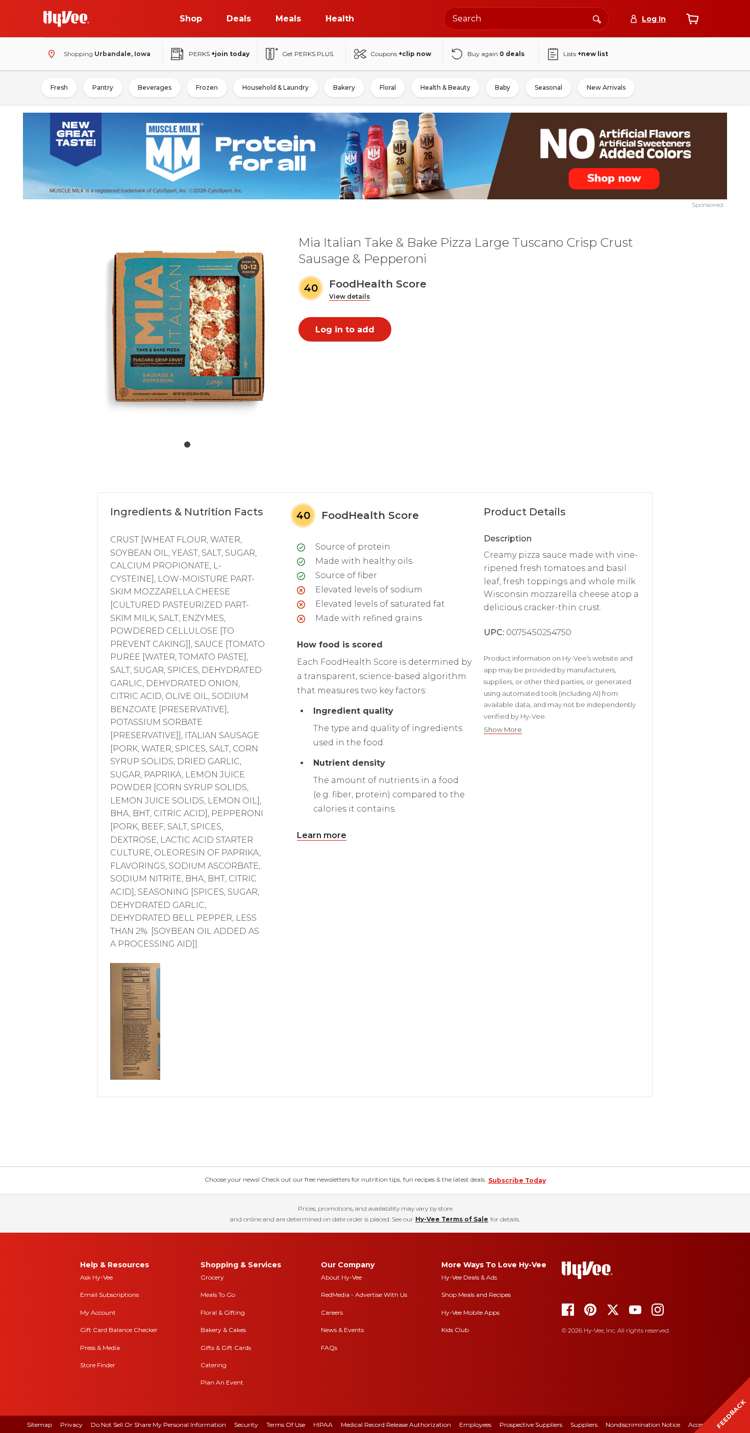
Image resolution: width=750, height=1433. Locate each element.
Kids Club (455, 1330)
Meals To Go (218, 1294)
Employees (475, 1424)
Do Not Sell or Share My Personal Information (158, 1424)
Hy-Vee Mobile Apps (470, 1312)
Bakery (344, 87)
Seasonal (548, 87)
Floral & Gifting (223, 1312)
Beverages (154, 87)
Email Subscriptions (109, 1294)
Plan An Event (222, 1382)
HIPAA (323, 1424)
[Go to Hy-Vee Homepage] (66, 19)
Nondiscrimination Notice (643, 1424)
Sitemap (39, 1424)
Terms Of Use (285, 1424)
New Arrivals (606, 87)
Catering (214, 1365)
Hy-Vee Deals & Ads (469, 1277)
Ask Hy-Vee (96, 1277)
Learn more (321, 835)
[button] (349, 297)
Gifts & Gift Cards (226, 1347)
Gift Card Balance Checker (119, 1330)
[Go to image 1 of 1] (187, 444)
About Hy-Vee (341, 1277)
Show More (503, 730)
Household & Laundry (275, 87)
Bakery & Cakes (223, 1330)
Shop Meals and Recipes (476, 1294)
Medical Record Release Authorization (396, 1424)
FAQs (329, 1347)
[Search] (597, 18)
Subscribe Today (517, 1180)
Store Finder (97, 1365)
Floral (388, 87)
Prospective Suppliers (530, 1424)
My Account (98, 1312)
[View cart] (692, 19)
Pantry (102, 87)
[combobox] (526, 18)
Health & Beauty (445, 87)
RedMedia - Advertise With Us (364, 1294)
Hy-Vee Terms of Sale (451, 1219)
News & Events (342, 1330)
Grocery (212, 1277)
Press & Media (100, 1347)
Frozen (207, 87)
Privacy (71, 1424)
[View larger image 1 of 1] (187, 328)
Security (246, 1424)
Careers (332, 1312)
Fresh (59, 87)
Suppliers (583, 1424)
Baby (502, 87)
